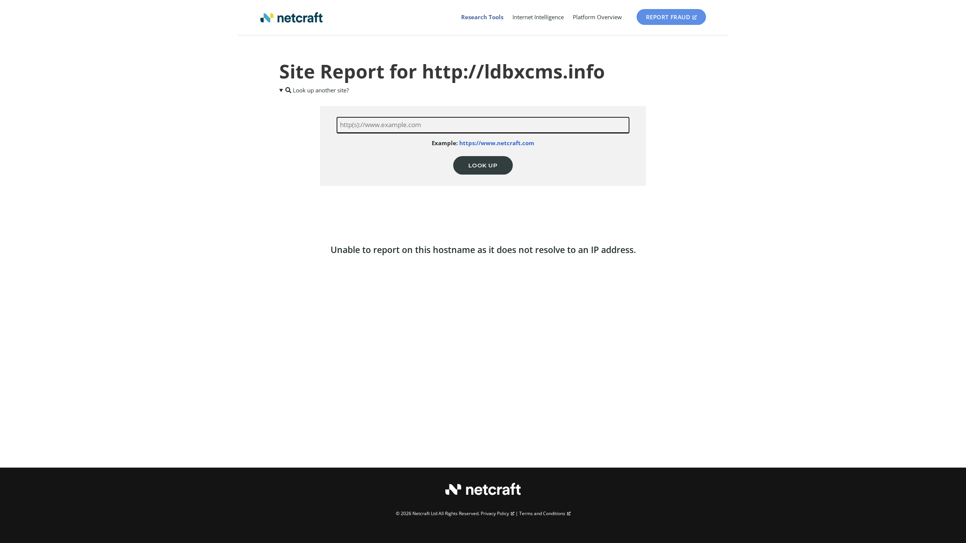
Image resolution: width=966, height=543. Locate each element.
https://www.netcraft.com (496, 143)
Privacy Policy (495, 513)
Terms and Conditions (542, 513)
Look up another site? (320, 90)
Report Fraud (668, 17)
